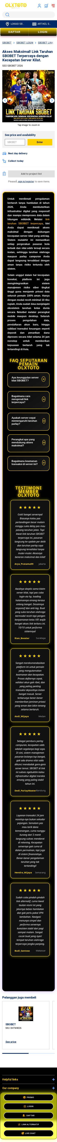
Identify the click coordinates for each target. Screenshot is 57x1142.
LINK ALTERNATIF (30, 1123)
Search (6, 14)
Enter (40, 142)
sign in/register (26, 181)
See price (10, 1041)
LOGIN (42, 31)
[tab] (15, 1053)
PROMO (30, 1098)
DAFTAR (14, 31)
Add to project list (31, 173)
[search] (28, 14)
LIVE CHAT (30, 1132)
